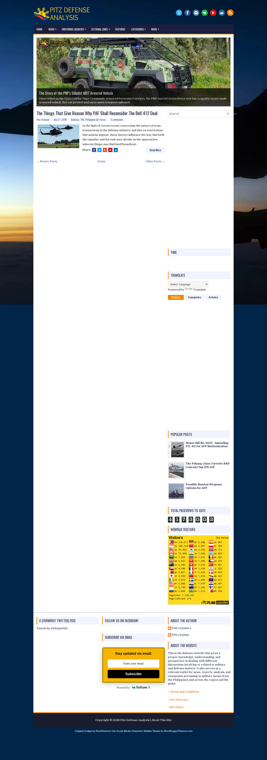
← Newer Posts (47, 161)
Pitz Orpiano (180, 634)
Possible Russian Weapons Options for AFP (204, 486)
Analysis (75, 119)
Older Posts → (155, 161)
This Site (166, 720)
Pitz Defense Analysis (135, 720)
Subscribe (133, 674)
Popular (175, 297)
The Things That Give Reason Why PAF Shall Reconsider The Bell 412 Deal (97, 113)
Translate (199, 289)
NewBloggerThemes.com (178, 731)
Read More (155, 150)
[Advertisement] (199, 182)
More (155, 29)
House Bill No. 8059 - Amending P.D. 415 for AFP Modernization (207, 444)
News (53, 29)
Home (39, 29)
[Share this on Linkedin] (116, 150)
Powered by (123, 687)
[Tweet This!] (99, 150)
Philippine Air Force (95, 119)
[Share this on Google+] (105, 150)
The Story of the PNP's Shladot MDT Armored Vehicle (76, 93)
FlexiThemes (103, 731)
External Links (100, 29)
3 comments (116, 119)
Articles (213, 297)
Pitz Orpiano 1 (181, 628)
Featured (120, 29)
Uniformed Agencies (74, 29)
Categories (138, 29)
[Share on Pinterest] (110, 150)
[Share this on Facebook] (94, 150)
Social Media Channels (129, 731)
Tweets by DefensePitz (52, 628)
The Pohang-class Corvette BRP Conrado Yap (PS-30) (207, 465)
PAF (82, 119)
